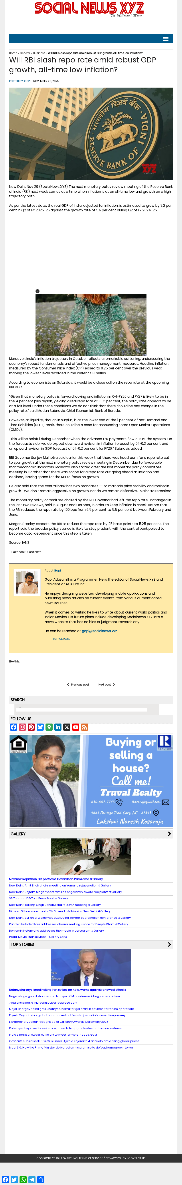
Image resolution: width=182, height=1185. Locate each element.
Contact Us (137, 1158)
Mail (55, 639)
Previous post (80, 684)
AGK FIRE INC (69, 1158)
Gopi (27, 81)
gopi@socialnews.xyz (99, 631)
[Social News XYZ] (89, 16)
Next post (105, 684)
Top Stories (22, 944)
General (25, 53)
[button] (38, 291)
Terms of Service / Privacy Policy (102, 1158)
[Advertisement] (91, 24)
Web (61, 639)
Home (13, 53)
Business (39, 53)
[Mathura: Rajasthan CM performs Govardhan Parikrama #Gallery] (91, 873)
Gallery (18, 834)
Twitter (67, 639)
